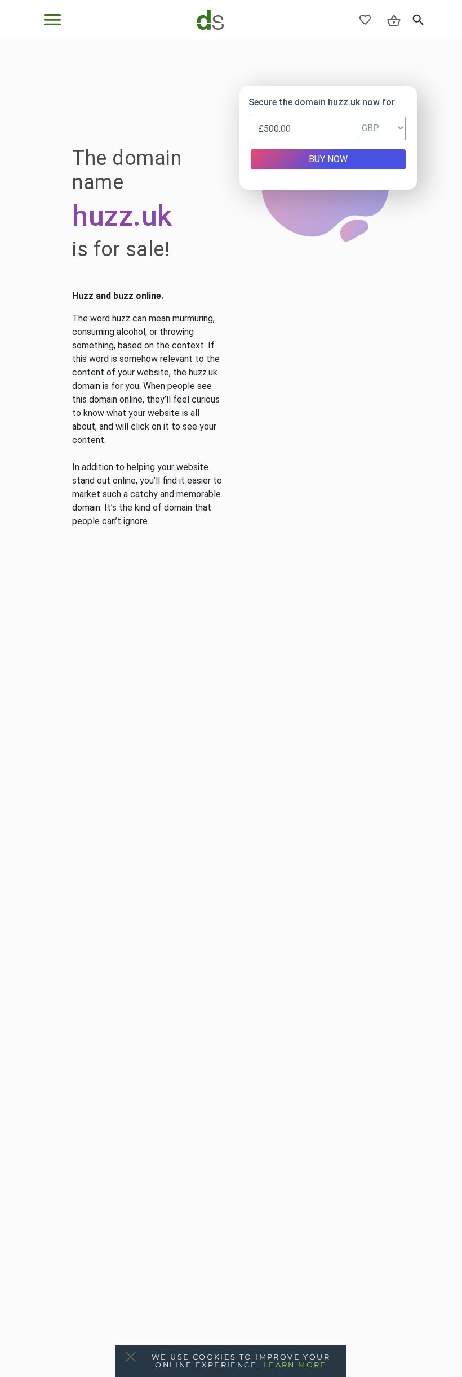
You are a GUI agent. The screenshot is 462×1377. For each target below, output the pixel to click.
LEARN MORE (295, 1365)
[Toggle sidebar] (52, 19)
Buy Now (328, 159)
